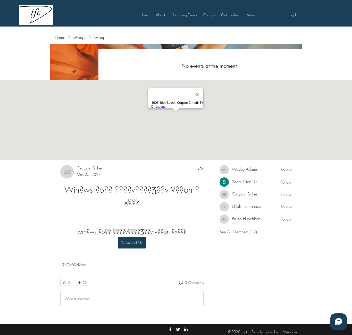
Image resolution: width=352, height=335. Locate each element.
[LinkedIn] (185, 329)
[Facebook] (170, 329)
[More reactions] (82, 282)
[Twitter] (178, 329)
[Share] (200, 168)
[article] (132, 236)
